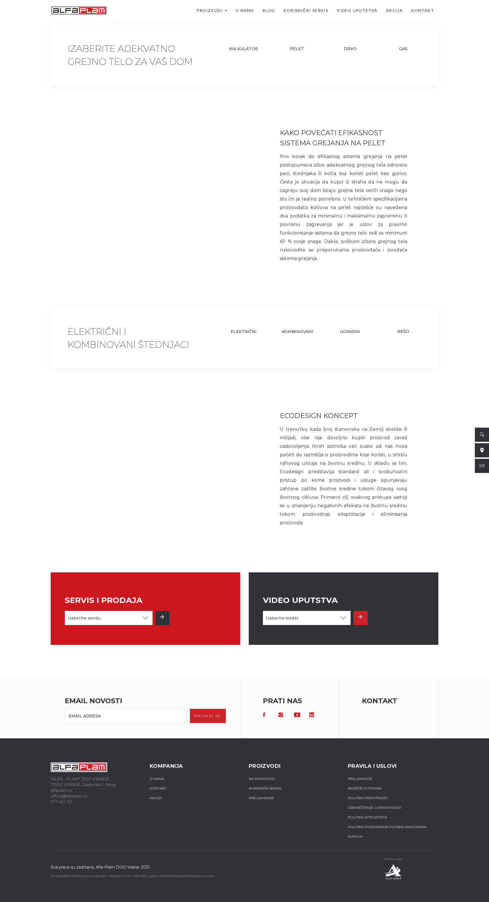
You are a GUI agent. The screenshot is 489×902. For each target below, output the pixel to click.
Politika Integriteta (367, 817)
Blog (269, 10)
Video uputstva (357, 10)
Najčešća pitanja (365, 788)
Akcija (394, 10)
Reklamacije (360, 779)
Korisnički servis (305, 10)
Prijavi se (207, 716)
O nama (244, 10)
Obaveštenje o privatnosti (374, 807)
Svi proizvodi (262, 779)
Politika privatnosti (368, 798)
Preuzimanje (261, 798)
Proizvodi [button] (210, 10)
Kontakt (422, 10)
